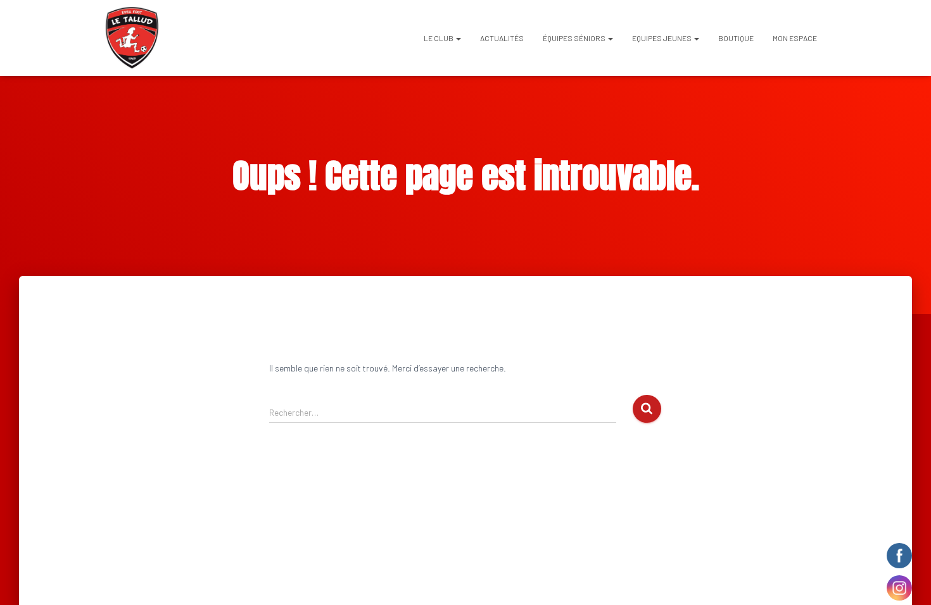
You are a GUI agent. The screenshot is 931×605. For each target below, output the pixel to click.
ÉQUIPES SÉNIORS (575, 38)
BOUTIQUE (736, 38)
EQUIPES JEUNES (662, 38)
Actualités (502, 38)
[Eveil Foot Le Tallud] (132, 38)
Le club (439, 38)
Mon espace (795, 38)
